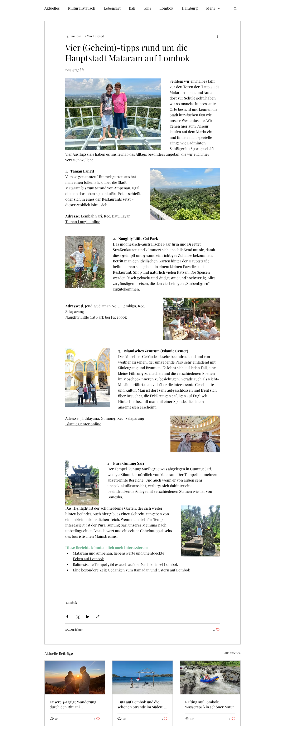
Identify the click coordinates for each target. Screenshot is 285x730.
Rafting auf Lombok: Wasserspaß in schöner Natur (209, 704)
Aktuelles (52, 8)
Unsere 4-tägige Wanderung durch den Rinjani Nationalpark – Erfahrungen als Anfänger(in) (73, 704)
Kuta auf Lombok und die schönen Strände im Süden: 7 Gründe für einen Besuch (141, 704)
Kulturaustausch (81, 8)
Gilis (147, 8)
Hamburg (190, 8)
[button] (235, 8)
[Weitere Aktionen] (217, 36)
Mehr (210, 8)
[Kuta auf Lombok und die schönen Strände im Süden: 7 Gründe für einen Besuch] (142, 677)
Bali (132, 8)
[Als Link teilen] (98, 617)
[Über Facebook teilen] (67, 617)
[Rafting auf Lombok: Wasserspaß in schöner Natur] (210, 677)
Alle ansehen (232, 653)
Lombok (166, 8)
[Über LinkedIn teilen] (88, 617)
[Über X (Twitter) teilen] (77, 617)
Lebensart (112, 8)
